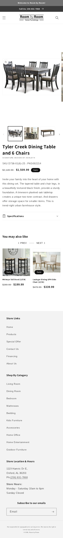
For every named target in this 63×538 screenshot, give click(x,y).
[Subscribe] (52, 512)
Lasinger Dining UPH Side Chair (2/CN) (44, 280)
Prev (23, 243)
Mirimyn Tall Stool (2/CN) (14, 279)
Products (11, 334)
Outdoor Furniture (16, 449)
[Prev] (3, 134)
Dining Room (13, 391)
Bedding (11, 413)
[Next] (59, 134)
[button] (4, 17)
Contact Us (12, 349)
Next (40, 243)
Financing (11, 356)
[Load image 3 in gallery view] (47, 133)
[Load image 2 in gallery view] (31, 133)
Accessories (13, 427)
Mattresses (12, 406)
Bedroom (11, 398)
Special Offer (13, 341)
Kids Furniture (14, 420)
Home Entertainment (17, 442)
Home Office (13, 435)
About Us (11, 363)
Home (9, 327)
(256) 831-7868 (19, 477)
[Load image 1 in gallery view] (15, 133)
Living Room (13, 384)
